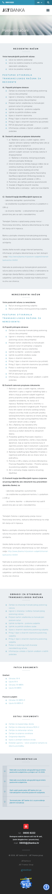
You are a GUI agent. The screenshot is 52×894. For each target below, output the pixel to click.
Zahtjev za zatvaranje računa (21, 730)
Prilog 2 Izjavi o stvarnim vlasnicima (23, 639)
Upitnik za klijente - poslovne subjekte (24, 623)
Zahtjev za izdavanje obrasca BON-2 (24, 727)
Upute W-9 (13, 681)
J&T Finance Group (26, 865)
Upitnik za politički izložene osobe (22, 626)
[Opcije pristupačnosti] (46, 887)
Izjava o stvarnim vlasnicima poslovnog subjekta (28, 629)
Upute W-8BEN (15, 688)
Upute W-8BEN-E (16, 703)
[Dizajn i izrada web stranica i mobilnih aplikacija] (26, 870)
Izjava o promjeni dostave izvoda (22, 740)
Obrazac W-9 (14, 678)
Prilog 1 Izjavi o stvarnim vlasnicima (23, 633)
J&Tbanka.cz (26, 861)
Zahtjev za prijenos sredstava (21, 733)
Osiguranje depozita (17, 736)
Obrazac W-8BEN (16, 685)
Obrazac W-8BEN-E (17, 700)
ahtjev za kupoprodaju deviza (22, 724)
